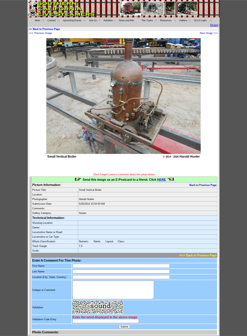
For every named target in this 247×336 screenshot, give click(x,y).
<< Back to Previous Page (44, 29)
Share (214, 25)
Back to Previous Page (203, 185)
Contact (51, 20)
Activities (108, 20)
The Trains (147, 20)
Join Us (93, 20)
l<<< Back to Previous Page (198, 255)
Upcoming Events (72, 20)
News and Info (126, 20)
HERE (161, 179)
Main (37, 20)
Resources (166, 20)
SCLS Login (200, 20)
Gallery (183, 20)
